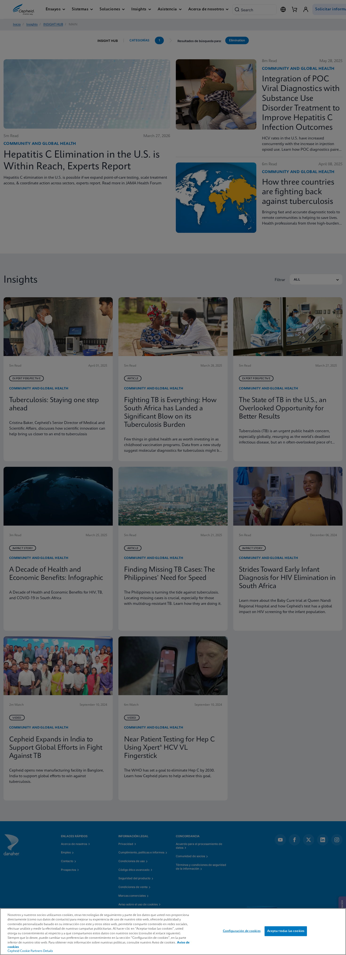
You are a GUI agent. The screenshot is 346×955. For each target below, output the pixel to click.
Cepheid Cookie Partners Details (30, 951)
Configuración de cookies (242, 931)
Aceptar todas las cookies (285, 931)
